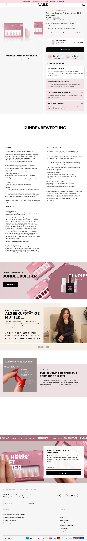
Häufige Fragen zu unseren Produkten (14, 514)
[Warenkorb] (83, 5)
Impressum (63, 517)
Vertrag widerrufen (65, 531)
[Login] (79, 4)
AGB (61, 514)
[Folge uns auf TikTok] (76, 495)
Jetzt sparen (10, 284)
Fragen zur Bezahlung (9, 520)
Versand (59, 19)
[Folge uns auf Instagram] (63, 495)
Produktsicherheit (54, 147)
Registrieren (63, 473)
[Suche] (7, 5)
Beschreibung (10, 147)
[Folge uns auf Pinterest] (67, 495)
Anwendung (9, 207)
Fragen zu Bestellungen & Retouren (13, 517)
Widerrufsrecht (64, 520)
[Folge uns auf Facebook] (59, 495)
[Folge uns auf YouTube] (72, 495)
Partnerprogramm (8, 523)
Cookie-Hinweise (65, 528)
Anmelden (31, 503)
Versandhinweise (64, 523)
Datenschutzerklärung (66, 525)
